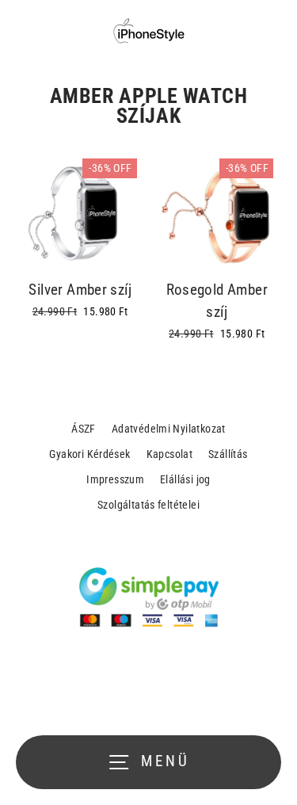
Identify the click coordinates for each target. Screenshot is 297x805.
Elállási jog (185, 479)
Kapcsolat (169, 454)
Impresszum (115, 479)
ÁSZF (83, 428)
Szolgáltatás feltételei (148, 504)
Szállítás (227, 454)
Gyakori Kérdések (89, 454)
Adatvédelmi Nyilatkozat (169, 428)
